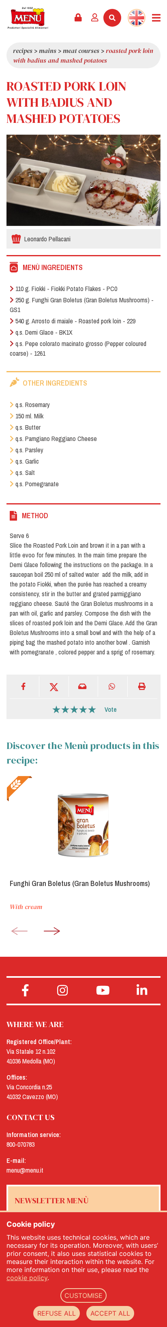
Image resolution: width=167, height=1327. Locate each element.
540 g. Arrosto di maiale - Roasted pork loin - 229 (75, 320)
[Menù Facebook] (25, 990)
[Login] (94, 18)
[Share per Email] (83, 686)
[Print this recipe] (142, 686)
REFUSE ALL (56, 1313)
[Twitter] (54, 686)
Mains (47, 50)
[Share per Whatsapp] (113, 686)
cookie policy (26, 1278)
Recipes (22, 50)
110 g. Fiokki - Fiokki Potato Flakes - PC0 (66, 288)
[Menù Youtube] (103, 990)
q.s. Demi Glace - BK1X (44, 332)
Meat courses (81, 50)
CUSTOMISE (83, 1295)
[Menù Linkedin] (142, 990)
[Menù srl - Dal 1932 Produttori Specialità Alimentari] (27, 18)
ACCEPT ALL (110, 1313)
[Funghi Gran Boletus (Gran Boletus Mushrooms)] (83, 824)
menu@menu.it (24, 1170)
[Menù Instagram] (62, 990)
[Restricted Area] (78, 18)
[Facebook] (24, 686)
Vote (111, 709)
